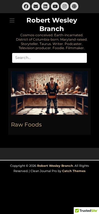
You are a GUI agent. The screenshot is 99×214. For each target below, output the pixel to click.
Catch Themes (74, 171)
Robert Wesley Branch (55, 166)
